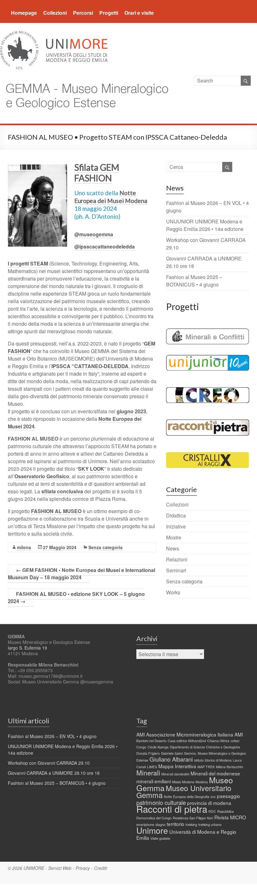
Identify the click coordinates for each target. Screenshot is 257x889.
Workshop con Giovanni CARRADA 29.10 (49, 763)
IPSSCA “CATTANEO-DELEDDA (89, 366)
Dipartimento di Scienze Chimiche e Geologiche (205, 747)
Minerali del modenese (215, 773)
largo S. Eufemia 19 (27, 648)
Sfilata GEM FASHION (96, 172)
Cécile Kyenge (158, 747)
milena (24, 547)
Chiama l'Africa (218, 740)
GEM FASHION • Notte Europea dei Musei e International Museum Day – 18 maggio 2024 (81, 573)
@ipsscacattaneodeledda (104, 246)
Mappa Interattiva (177, 766)
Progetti (108, 12)
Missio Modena (183, 781)
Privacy (83, 868)
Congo (141, 747)
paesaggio (228, 795)
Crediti (100, 868)
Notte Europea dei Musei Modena (110, 196)
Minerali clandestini (175, 774)
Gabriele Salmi (172, 753)
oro (213, 796)
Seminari (176, 570)
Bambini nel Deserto (151, 740)
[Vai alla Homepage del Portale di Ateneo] (54, 34)
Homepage (24, 12)
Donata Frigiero (148, 753)
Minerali (148, 772)
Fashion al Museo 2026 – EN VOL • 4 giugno (52, 736)
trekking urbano (210, 824)
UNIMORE (34, 868)
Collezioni (55, 12)
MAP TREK (206, 766)
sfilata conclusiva (62, 491)
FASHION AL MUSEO (56, 511)
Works (173, 592)
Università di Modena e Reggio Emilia (186, 834)
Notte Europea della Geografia (186, 796)
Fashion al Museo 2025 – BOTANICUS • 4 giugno (194, 280)
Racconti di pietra (171, 808)
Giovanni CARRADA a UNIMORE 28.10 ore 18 (54, 773)
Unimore (152, 830)
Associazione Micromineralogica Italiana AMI (194, 734)
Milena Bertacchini (229, 766)
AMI (140, 734)
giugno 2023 (131, 411)
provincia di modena (209, 802)
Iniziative (176, 526)
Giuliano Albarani (171, 759)
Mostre (173, 537)
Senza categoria (105, 547)
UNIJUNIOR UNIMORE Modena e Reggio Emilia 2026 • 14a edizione (205, 225)
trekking (191, 824)
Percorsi (83, 12)
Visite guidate (160, 838)
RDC (212, 811)
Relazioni (176, 559)
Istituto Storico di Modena (213, 760)
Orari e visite (139, 12)
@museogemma (93, 234)
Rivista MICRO (230, 817)
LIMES (152, 766)
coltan (235, 740)
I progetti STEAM (28, 263)
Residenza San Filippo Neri (193, 818)
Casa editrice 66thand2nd (187, 740)
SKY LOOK (91, 468)
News (172, 548)
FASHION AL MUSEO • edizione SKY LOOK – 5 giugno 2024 (76, 597)
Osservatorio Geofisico (41, 476)
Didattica (176, 515)
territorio (175, 823)
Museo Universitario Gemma (183, 791)
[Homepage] (85, 79)
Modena (202, 781)
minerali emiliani (153, 781)
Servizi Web (59, 868)
